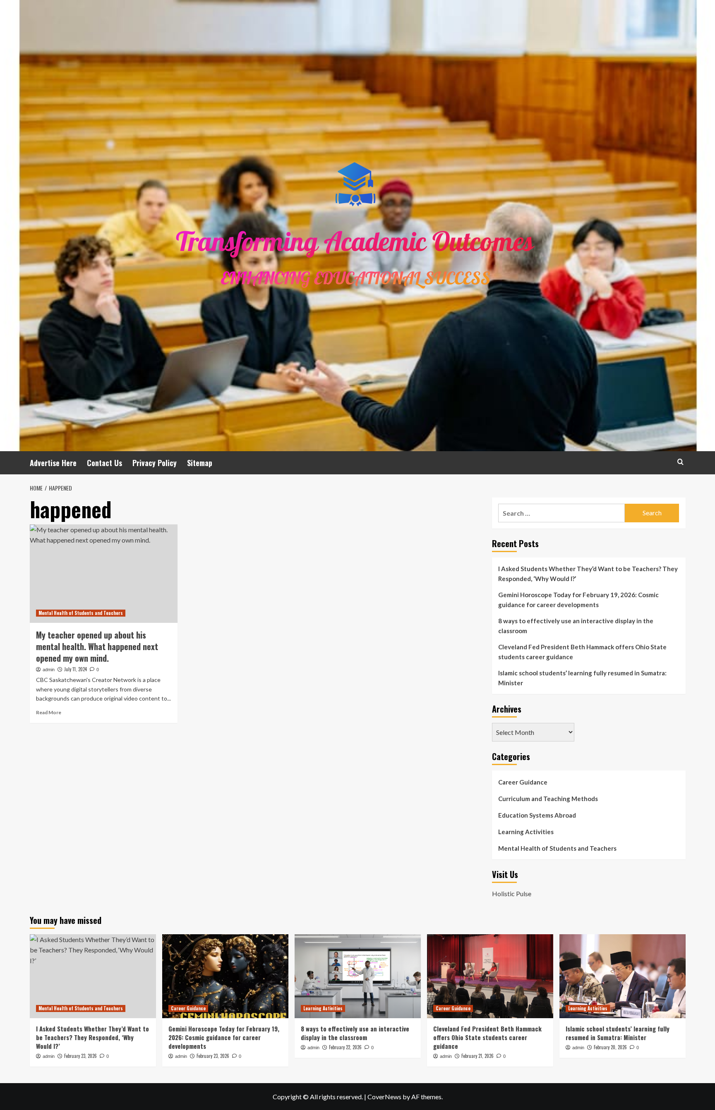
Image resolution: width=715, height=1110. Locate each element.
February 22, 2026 (345, 1047)
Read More (48, 712)
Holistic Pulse (511, 893)
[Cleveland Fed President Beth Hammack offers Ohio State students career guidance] (490, 976)
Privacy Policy (154, 462)
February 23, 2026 (80, 1056)
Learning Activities (526, 831)
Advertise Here (53, 462)
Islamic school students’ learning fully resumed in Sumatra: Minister (582, 678)
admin (49, 669)
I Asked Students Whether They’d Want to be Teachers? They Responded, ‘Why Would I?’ (588, 573)
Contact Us (104, 462)
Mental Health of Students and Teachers (80, 613)
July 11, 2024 (75, 669)
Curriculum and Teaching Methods (548, 798)
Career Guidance (522, 782)
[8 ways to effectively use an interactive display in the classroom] (358, 976)
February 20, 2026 (610, 1047)
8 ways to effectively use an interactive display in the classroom (575, 625)
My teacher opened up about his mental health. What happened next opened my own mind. (97, 646)
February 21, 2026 (477, 1056)
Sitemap (199, 462)
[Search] (680, 462)
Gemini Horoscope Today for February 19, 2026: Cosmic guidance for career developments (578, 599)
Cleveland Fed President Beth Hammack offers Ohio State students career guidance (582, 651)
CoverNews (384, 1096)
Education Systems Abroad (537, 815)
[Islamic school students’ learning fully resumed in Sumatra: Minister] (622, 976)
